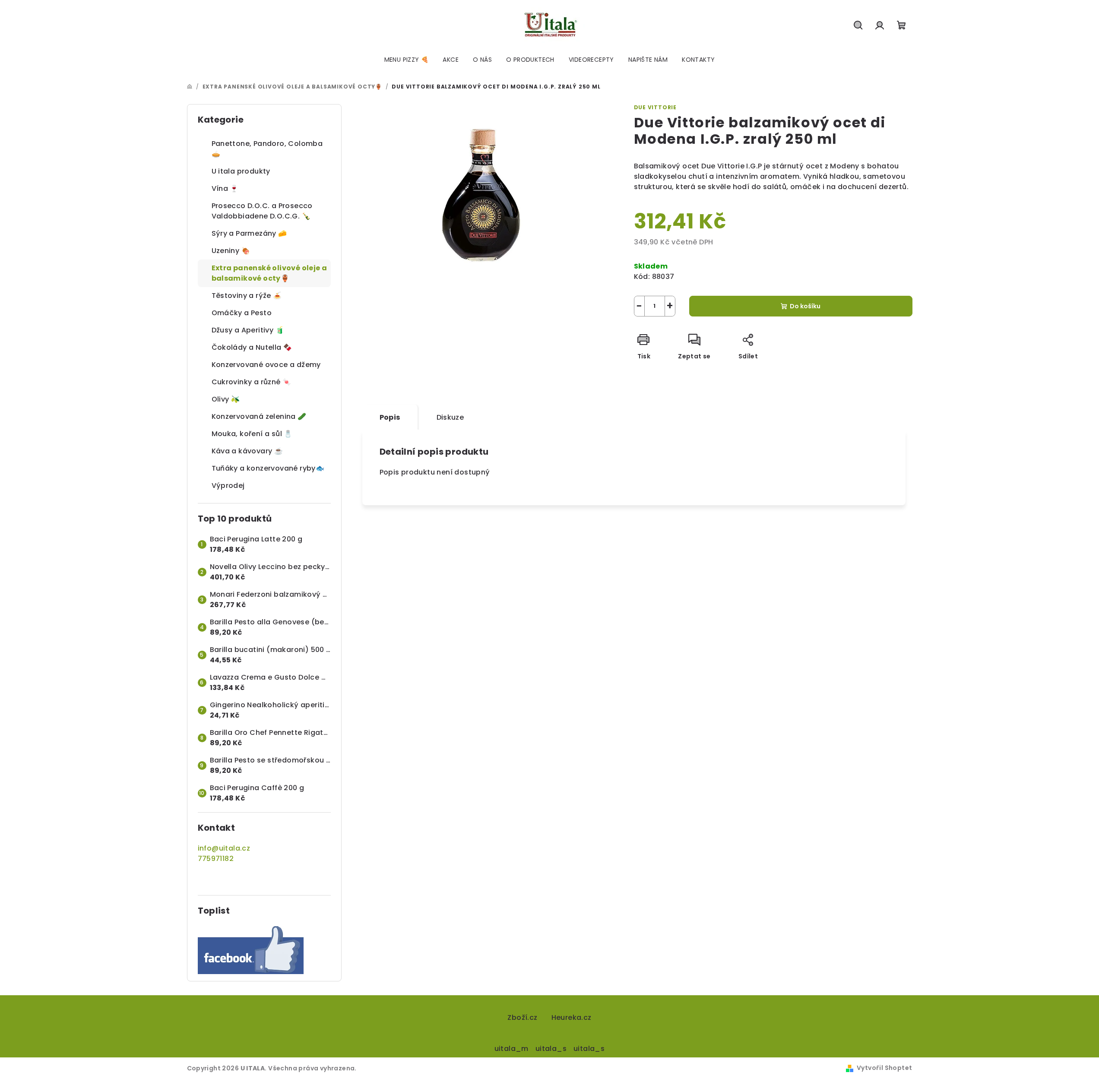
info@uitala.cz (224, 848)
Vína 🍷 (225, 188)
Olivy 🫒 (226, 399)
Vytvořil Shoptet (884, 1067)
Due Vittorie (655, 107)
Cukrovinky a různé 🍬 (251, 382)
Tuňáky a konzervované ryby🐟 (268, 468)
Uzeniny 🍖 (231, 251)
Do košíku (805, 306)
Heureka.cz (571, 1017)
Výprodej (228, 485)
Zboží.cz (522, 1017)
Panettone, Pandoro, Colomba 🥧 (267, 149)
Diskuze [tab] (450, 417)
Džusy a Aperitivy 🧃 (248, 330)
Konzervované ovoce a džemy (266, 365)
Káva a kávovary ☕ (247, 451)
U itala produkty (241, 171)
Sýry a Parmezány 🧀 (249, 233)
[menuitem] (406, 60)
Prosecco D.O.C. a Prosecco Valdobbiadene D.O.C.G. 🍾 (262, 211)
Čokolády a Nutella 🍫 (252, 347)
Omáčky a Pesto (242, 313)
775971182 (216, 859)
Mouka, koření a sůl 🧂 (252, 434)
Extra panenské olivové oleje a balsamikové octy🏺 (269, 273)
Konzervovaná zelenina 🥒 (259, 416)
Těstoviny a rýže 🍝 (247, 296)
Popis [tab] (390, 417)
